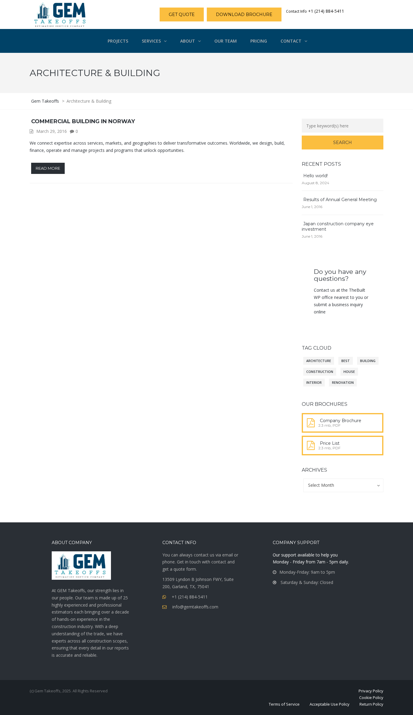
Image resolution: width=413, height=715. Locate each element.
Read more (48, 168)
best (345, 361)
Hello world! (315, 175)
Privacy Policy (371, 691)
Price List (330, 443)
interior (314, 382)
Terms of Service (284, 704)
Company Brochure (340, 420)
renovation (343, 382)
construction (319, 372)
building (368, 361)
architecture (318, 361)
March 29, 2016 (51, 131)
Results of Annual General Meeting (340, 199)
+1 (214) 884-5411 (190, 597)
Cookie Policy (371, 697)
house (349, 372)
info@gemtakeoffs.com (195, 607)
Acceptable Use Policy (330, 704)
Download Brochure (244, 14)
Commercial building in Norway (83, 121)
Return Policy (371, 704)
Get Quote (182, 14)
